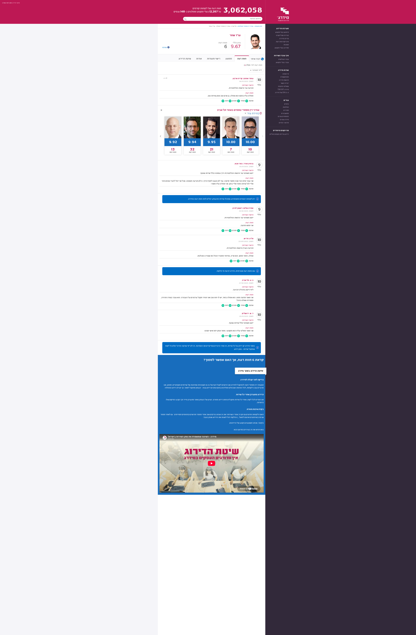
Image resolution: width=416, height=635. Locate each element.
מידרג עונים (284, 120)
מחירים (286, 110)
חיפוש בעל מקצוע (282, 32)
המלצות (286, 107)
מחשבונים (285, 113)
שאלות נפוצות (283, 86)
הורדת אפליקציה (282, 35)
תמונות (286, 45)
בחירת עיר (253, 113)
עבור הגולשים (283, 59)
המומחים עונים (283, 117)
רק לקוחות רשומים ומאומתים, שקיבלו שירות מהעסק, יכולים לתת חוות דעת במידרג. (221, 199)
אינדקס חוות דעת (282, 42)
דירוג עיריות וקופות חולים (279, 134)
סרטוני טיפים (284, 123)
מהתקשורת (284, 77)
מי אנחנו (285, 74)
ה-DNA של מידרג (282, 93)
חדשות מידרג (284, 80)
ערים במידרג (284, 39)
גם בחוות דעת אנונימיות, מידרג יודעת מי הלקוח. (235, 271)
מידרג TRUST (283, 90)
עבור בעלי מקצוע (282, 63)
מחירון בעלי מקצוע (282, 48)
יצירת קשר (285, 83)
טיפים (286, 104)
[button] (160, 136)
